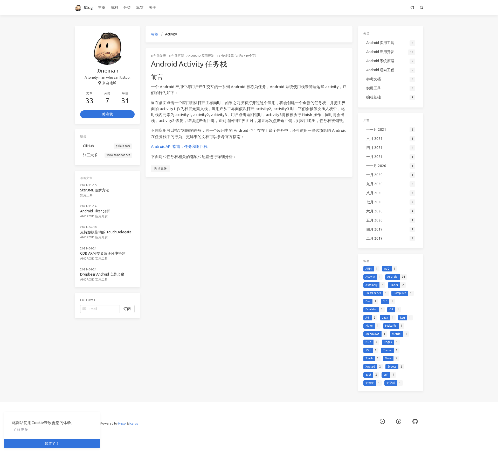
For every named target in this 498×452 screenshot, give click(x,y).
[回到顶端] (366, 441)
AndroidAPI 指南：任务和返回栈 (179, 146)
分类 (127, 7)
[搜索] (421, 7)
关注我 (107, 114)
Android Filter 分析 (95, 211)
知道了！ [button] (52, 443)
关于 (152, 7)
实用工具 (86, 195)
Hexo (122, 423)
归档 (114, 7)
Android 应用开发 (200, 55)
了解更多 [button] (20, 429)
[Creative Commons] (382, 421)
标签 (139, 7)
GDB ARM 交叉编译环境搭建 (103, 253)
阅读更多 (160, 168)
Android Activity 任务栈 (189, 64)
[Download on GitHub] (412, 7)
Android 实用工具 (94, 258)
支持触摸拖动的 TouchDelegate (106, 232)
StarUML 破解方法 (94, 190)
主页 (101, 7)
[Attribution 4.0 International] (398, 421)
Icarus (133, 423)
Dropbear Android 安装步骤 (102, 274)
